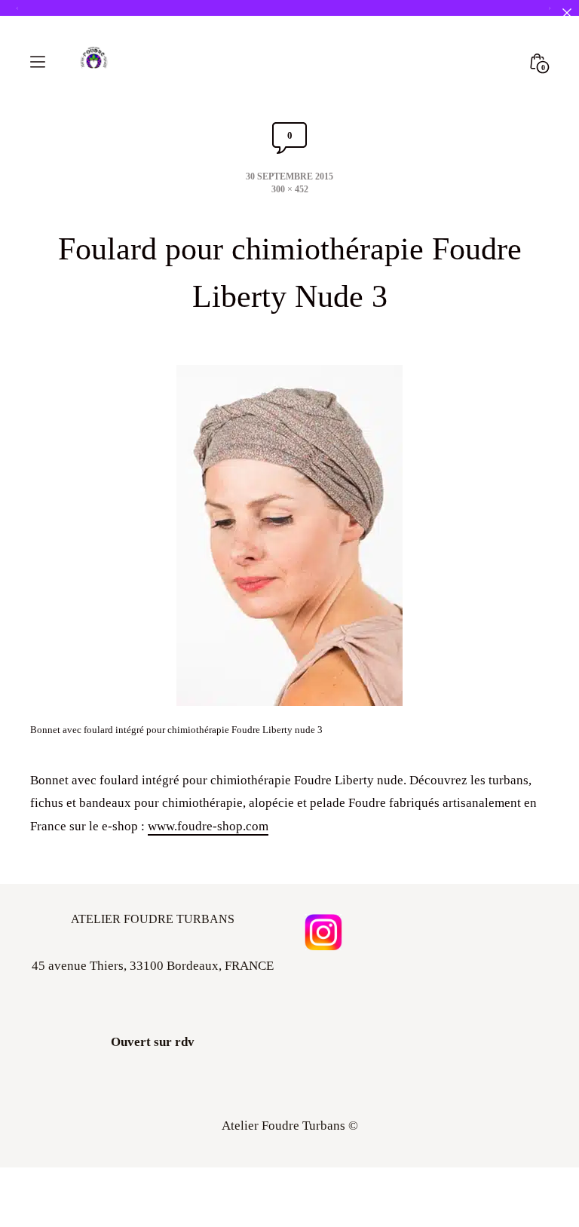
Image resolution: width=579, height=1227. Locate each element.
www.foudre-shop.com (208, 826)
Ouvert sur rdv (153, 1042)
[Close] (566, 12)
